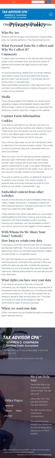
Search (48, 2)
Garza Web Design (45, 455)
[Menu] (50, 14)
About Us (9, 405)
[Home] (15, 14)
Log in (13, 2)
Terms (18, 411)
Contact (8, 416)
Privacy (8, 411)
